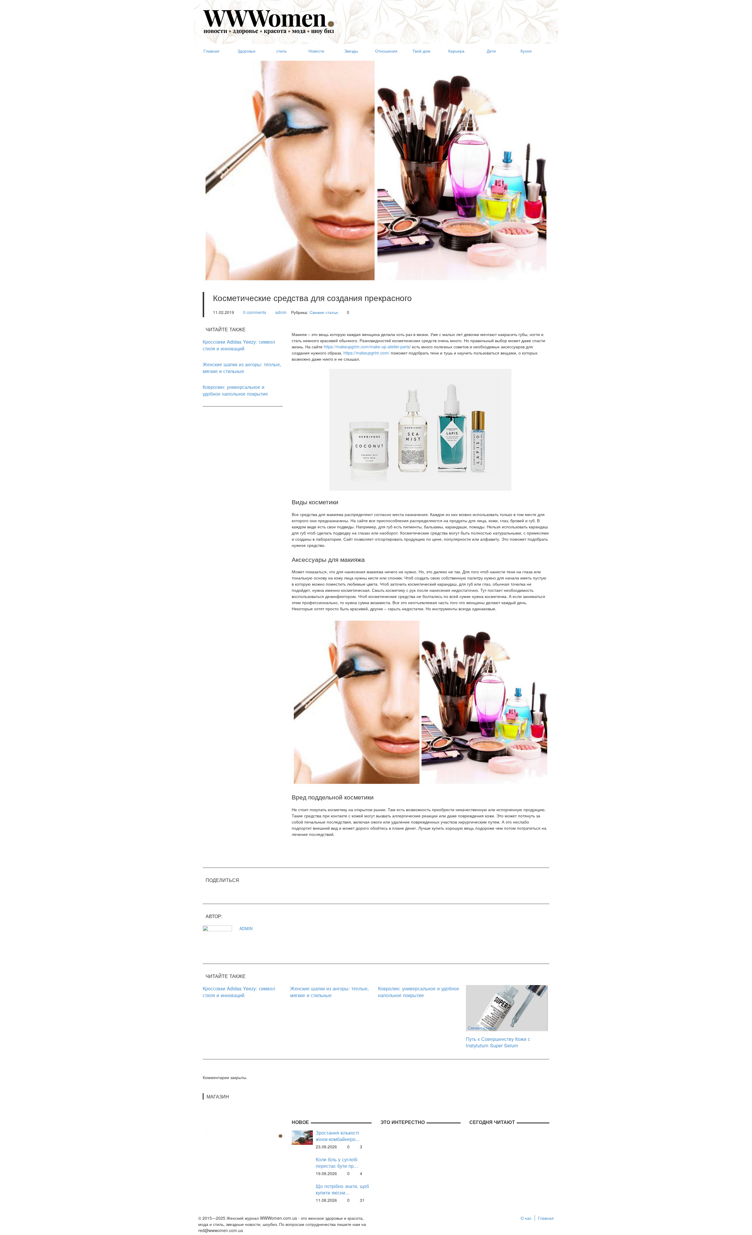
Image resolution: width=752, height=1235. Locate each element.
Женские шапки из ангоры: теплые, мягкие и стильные (242, 367)
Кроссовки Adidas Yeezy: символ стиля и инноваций (239, 345)
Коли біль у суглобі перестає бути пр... (337, 1162)
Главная (546, 1218)
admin (281, 312)
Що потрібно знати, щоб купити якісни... (342, 1189)
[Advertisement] (442, 19)
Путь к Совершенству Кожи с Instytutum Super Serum (498, 1042)
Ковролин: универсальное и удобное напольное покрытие (235, 390)
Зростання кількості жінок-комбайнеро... (338, 1135)
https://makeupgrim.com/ (366, 353)
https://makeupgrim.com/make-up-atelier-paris (366, 347)
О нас (526, 1218)
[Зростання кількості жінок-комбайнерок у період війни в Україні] (302, 1137)
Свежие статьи (324, 312)
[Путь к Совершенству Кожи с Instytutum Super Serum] (507, 1007)
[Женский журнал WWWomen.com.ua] (269, 21)
